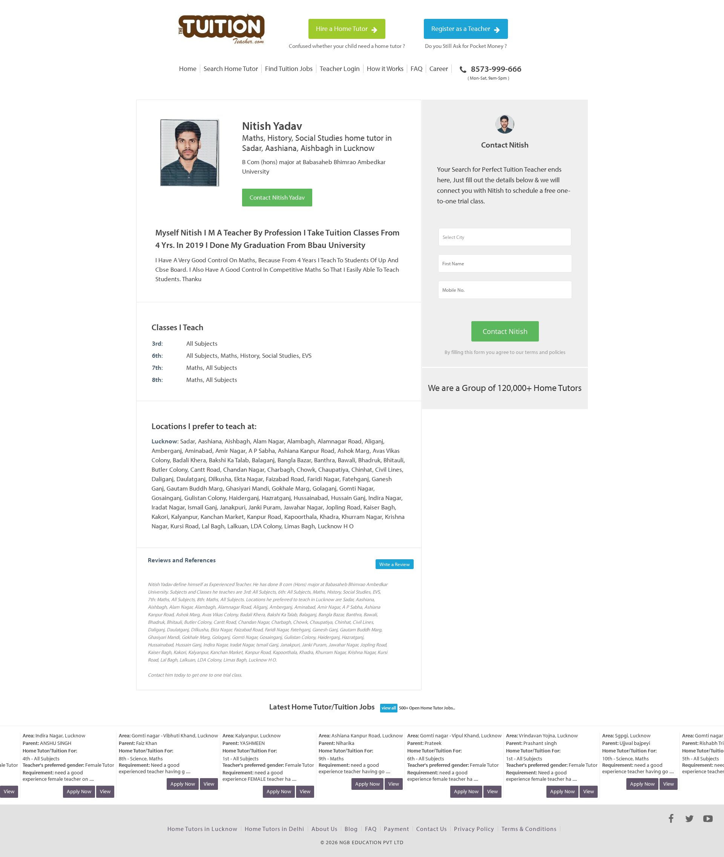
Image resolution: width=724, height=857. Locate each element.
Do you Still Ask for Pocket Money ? (466, 45)
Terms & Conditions (529, 828)
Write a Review (394, 564)
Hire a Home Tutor (342, 28)
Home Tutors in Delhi (274, 828)
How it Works (385, 68)
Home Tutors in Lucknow (202, 828)
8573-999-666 (495, 72)
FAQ (416, 68)
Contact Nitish (505, 331)
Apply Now (72, 791)
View (99, 791)
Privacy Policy (474, 828)
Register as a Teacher (461, 28)
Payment (396, 828)
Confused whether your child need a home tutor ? (347, 45)
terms (531, 352)
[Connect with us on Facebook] (671, 825)
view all (389, 708)
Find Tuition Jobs (289, 68)
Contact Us (431, 828)
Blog (351, 828)
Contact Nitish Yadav (277, 197)
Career (438, 68)
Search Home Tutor (231, 68)
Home (187, 68)
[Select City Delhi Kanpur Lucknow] (504, 240)
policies (557, 352)
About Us (324, 828)
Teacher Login (340, 68)
